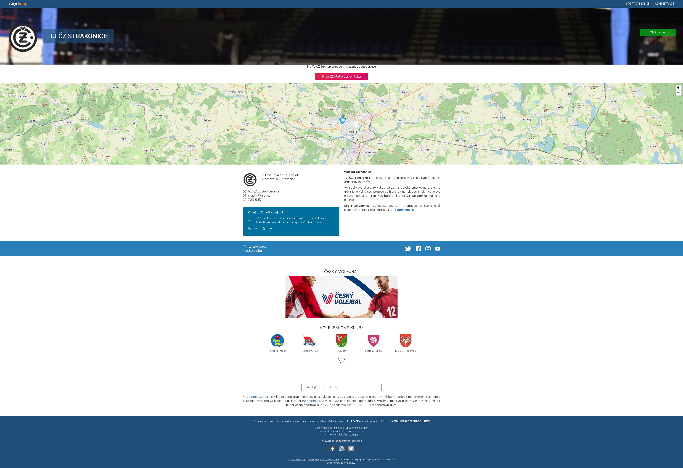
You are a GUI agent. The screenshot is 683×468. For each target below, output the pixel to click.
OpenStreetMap (670, 163)
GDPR (336, 459)
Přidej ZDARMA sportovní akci (341, 76)
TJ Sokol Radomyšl (405, 350)
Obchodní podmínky (319, 459)
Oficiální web (658, 32)
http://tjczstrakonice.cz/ (264, 191)
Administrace (664, 3)
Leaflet (661, 163)
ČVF (369, 182)
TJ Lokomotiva (309, 350)
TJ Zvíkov (341, 350)
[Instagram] (342, 448)
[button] (342, 120)
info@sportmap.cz (349, 434)
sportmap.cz (255, 396)
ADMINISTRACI (362, 405)
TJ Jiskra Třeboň (277, 350)
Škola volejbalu (373, 350)
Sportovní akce (638, 3)
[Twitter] (351, 448)
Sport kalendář (297, 459)
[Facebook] (332, 448)
